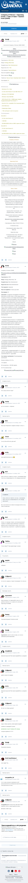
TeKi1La (7, 541)
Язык (10, 874)
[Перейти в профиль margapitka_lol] (2, 778)
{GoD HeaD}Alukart (11, 758)
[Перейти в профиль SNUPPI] (2, 561)
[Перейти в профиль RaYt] (2, 472)
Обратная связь (10, 877)
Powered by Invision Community (14, 880)
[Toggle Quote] (3, 494)
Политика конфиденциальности (13, 876)
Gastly (7, 265)
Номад (7, 614)
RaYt (6, 471)
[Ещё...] (25, 40)
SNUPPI (7, 560)
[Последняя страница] (26, 34)
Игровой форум (12, 23)
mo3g (6, 452)
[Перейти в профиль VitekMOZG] (2, 651)
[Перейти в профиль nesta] (2, 686)
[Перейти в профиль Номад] (2, 615)
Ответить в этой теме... (10, 837)
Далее (22, 33)
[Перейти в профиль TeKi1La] (2, 542)
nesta (7, 686)
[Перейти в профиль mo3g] (2, 453)
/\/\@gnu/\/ (8, 576)
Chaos (7, 436)
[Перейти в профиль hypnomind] (2, 596)
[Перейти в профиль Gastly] (2, 266)
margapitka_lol (9, 777)
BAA (6, 386)
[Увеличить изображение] (14, 50)
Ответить (14, 28)
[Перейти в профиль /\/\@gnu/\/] (2, 577)
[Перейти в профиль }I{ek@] (2, 40)
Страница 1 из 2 (14, 33)
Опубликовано (12, 41)
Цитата (10, 259)
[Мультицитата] (6, 260)
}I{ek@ (6, 22)
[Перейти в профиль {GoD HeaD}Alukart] (2, 759)
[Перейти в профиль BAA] (2, 386)
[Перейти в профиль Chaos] (2, 437)
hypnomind (8, 595)
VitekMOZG (8, 651)
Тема (15, 874)
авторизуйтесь (9, 829)
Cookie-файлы (19, 877)
